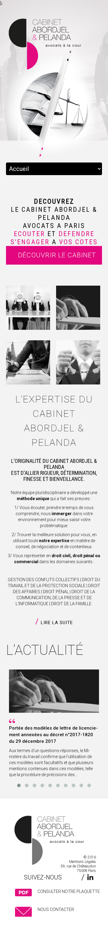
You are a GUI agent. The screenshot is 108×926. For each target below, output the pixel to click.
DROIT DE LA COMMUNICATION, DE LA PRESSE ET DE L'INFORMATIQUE (55, 597)
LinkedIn (90, 877)
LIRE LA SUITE (57, 622)
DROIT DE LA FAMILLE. (71, 603)
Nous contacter (56, 909)
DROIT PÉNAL (56, 591)
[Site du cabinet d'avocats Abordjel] (43, 841)
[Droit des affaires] (28, 362)
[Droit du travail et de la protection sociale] (78, 308)
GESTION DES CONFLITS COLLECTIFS (43, 579)
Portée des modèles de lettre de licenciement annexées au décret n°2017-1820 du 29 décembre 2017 (53, 734)
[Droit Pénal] (78, 362)
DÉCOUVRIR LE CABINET (57, 255)
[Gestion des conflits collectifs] (28, 308)
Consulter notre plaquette (69, 891)
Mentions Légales (82, 862)
